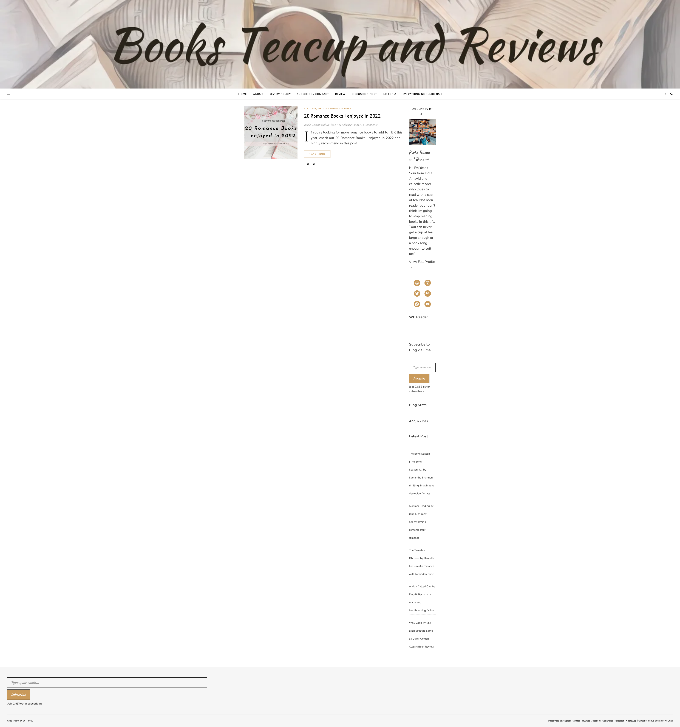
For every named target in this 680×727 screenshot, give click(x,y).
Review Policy (280, 94)
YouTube (586, 720)
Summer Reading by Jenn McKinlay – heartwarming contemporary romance (421, 522)
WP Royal (27, 720)
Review (340, 94)
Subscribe (419, 378)
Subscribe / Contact (313, 94)
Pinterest (619, 720)
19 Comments (369, 124)
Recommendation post (334, 108)
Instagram (565, 720)
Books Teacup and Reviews (320, 124)
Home (242, 94)
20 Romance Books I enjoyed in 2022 (342, 115)
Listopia (389, 94)
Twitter (576, 720)
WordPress (553, 720)
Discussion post (364, 94)
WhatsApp (630, 720)
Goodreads (607, 720)
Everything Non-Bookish (422, 94)
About (258, 94)
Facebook (596, 720)
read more (317, 154)
